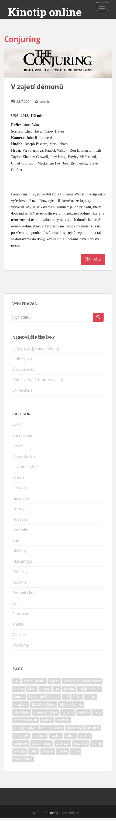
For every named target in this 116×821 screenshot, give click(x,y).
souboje (20, 743)
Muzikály (20, 550)
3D (16, 681)
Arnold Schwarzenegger (82, 681)
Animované (22, 435)
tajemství (62, 743)
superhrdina (41, 743)
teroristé (80, 743)
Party (97, 712)
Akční (17, 424)
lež (66, 696)
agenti (54, 681)
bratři (18, 689)
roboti (70, 735)
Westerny (20, 645)
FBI (56, 689)
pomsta (63, 720)
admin (45, 101)
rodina (85, 735)
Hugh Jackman (89, 689)
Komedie (20, 529)
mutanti (67, 712)
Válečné (19, 634)
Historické (21, 498)
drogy (45, 689)
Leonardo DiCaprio (44, 696)
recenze (39, 735)
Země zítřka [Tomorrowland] (37, 379)
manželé (20, 704)
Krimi (16, 540)
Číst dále (93, 259)
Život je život (23, 369)
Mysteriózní (22, 561)
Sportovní (20, 613)
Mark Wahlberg (43, 704)
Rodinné (19, 582)
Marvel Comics (71, 704)
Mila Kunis (21, 712)
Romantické (22, 592)
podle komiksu (25, 720)
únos (75, 751)
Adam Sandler (34, 681)
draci (32, 689)
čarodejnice (23, 759)
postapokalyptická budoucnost (38, 728)
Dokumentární (24, 466)
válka (33, 751)
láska (77, 696)
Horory (18, 508)
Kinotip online (45, 12)
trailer (96, 743)
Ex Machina (22, 390)
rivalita (55, 735)
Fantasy (19, 487)
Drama (18, 477)
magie (90, 696)
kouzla (19, 696)
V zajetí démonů (37, 86)
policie (47, 720)
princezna (74, 728)
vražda (19, 751)
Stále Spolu (22, 358)
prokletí (93, 728)
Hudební (19, 519)
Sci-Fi (17, 603)
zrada (62, 751)
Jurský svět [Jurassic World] (35, 348)
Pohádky (20, 571)
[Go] (98, 317)
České (17, 445)
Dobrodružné (24, 456)
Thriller (18, 624)
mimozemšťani (45, 712)
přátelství (21, 735)
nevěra (83, 712)
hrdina (69, 689)
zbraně (47, 751)
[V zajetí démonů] (58, 63)
